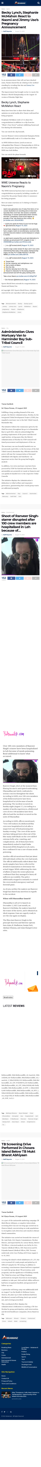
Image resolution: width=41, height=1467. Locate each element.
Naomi (35, 306)
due (22, 1116)
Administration (11, 493)
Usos (19, 312)
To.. (3, 1124)
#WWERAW (7, 242)
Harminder (33, 493)
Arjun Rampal (23, 1113)
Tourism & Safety (27, 1362)
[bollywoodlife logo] (13, 983)
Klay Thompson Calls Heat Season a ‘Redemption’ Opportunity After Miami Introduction (25, 1394)
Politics (24, 1351)
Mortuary (5, 496)
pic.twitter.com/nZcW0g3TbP (27, 276)
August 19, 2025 (19, 31)
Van (20, 496)
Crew (31, 1113)
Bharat (16, 1318)
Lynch (20, 306)
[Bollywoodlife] (13, 734)
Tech (23, 1359)
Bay (19, 493)
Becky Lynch (28, 303)
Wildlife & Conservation (29, 1367)
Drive (4, 1321)
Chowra (23, 1318)
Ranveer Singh (33, 1119)
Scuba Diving (25, 1354)
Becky (20, 303)
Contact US (5, 1378)
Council (25, 493)
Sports (8, 9)
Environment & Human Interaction (8, 1361)
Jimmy (4, 306)
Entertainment (10, 512)
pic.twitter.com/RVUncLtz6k (21, 242)
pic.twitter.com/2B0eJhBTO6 (18, 254)
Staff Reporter (7, 31)
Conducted (31, 1318)
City (7, 328)
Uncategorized (26, 1364)
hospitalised (29, 1116)
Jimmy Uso (30, 85)
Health (8, 1140)
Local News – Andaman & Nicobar (29, 1348)
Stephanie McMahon (8, 312)
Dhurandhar (6, 1116)
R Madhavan (15, 1119)
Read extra (8, 997)
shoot (23, 1122)
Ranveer (23, 1119)
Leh (37, 1116)
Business (4, 1350)
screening (23, 1321)
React (13, 309)
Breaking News (6, 1347)
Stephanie (21, 309)
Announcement (11, 303)
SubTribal (13, 496)
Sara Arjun (15, 1122)
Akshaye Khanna (11, 1113)
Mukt (15, 1321)
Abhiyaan (9, 1318)
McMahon (27, 306)
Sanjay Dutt (6, 1122)
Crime (3, 1355)
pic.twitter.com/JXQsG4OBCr (13, 220)
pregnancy (5, 309)
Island (10, 1321)
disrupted (15, 1116)
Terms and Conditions (8, 1383)
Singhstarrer (31, 1122)
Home (3, 9)
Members (5, 1119)
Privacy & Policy (6, 1381)
